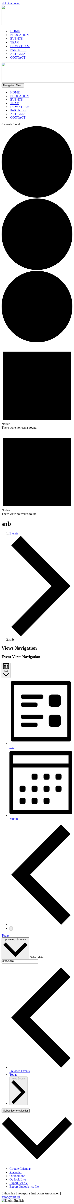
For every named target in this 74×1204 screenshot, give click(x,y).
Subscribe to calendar (15, 1110)
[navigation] (37, 1200)
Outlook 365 (17, 1175)
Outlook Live (17, 1179)
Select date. (37, 957)
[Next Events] (11, 928)
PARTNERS (18, 50)
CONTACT (17, 57)
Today (5, 935)
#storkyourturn (11, 1197)
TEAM (14, 42)
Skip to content (11, 3)
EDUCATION (19, 34)
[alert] (37, 386)
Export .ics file (18, 1183)
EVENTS (16, 38)
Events (13, 533)
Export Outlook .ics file (24, 1186)
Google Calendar (20, 1168)
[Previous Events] (40, 924)
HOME (15, 31)
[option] (37, 1200)
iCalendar (15, 1172)
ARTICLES (17, 53)
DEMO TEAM (20, 46)
